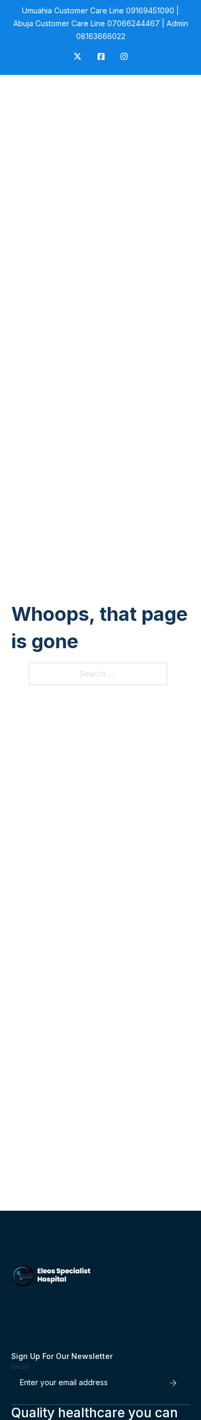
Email (20, 1367)
